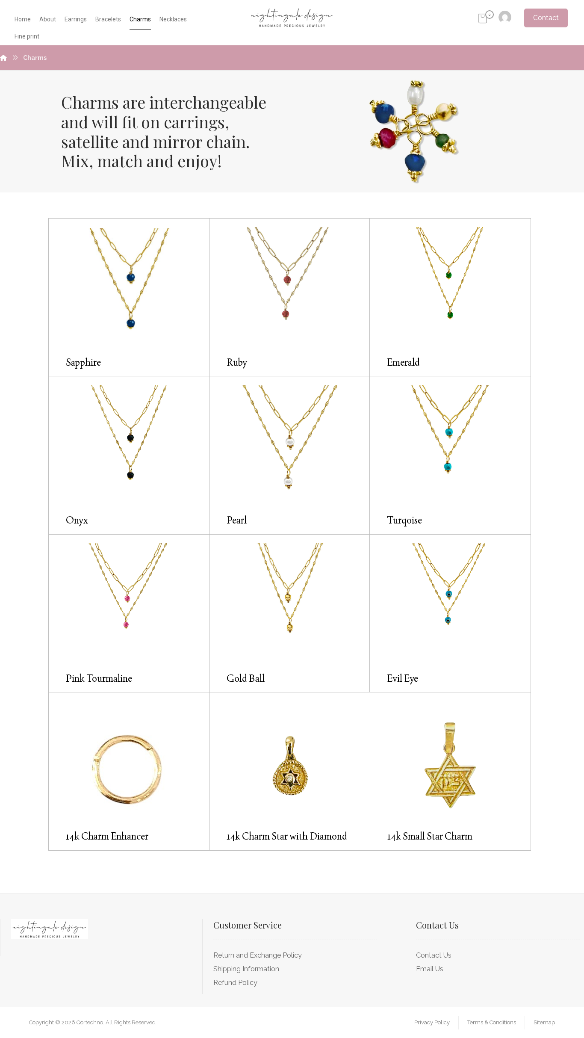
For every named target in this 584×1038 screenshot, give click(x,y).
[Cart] (483, 18)
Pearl (237, 520)
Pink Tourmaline (99, 678)
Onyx (77, 520)
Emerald (403, 362)
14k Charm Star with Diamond (287, 836)
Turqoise (404, 520)
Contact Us (433, 955)
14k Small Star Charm (429, 836)
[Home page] (3, 57)
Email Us (429, 969)
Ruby (237, 362)
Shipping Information (246, 969)
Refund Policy (235, 983)
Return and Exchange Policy (257, 955)
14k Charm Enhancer (107, 836)
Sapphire (83, 362)
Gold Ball (246, 678)
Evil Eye (402, 678)
